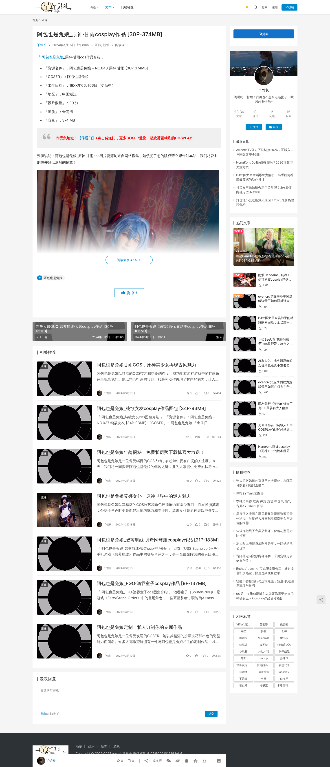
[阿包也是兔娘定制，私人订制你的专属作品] (64, 641)
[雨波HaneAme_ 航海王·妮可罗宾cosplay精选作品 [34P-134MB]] (244, 280)
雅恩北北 (284, 665)
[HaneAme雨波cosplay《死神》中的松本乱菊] (244, 451)
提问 (265, 34)
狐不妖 (264, 644)
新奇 (104, 746)
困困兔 (243, 638)
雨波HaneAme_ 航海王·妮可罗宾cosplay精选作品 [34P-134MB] (275, 279)
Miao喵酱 (264, 638)
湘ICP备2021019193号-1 (164, 753)
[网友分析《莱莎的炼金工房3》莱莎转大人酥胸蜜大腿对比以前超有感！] (244, 408)
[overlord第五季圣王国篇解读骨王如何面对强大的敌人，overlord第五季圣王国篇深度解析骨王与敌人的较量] (244, 301)
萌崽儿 (243, 644)
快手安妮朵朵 (244, 665)
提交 (211, 713)
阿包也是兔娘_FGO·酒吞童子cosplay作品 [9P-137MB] (152, 583)
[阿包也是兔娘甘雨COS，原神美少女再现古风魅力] (64, 378)
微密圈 (284, 624)
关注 (255, 127)
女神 (284, 631)
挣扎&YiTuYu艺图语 (250, 493)
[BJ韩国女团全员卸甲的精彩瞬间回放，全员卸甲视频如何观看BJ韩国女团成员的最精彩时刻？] (244, 323)
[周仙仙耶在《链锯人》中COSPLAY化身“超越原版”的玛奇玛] (244, 430)
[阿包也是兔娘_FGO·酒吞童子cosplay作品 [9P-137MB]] (64, 597)
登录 (265, 7)
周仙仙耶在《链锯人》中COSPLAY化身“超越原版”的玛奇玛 (276, 429)
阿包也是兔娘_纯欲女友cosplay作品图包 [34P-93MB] (151, 408)
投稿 (291, 7)
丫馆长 (41, 45)
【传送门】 (87, 138)
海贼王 (264, 685)
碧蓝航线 (263, 672)
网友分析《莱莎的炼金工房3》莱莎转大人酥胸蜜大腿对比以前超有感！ (275, 408)
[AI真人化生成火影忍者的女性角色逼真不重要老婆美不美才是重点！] (244, 366)
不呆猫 (243, 678)
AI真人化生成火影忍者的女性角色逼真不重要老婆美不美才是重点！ (275, 365)
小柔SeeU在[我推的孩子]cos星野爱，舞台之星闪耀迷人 (275, 343)
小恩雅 (243, 651)
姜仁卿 (243, 685)
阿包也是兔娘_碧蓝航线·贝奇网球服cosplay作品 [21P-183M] (158, 540)
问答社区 (127, 7)
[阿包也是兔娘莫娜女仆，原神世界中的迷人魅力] (64, 510)
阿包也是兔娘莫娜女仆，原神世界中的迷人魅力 (144, 496)
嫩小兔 (284, 638)
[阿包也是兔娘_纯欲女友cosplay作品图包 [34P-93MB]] (64, 422)
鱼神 (263, 678)
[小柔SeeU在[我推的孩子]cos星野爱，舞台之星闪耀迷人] (244, 344)
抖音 (263, 631)
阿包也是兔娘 (52, 57)
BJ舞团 (243, 672)
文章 (108, 7)
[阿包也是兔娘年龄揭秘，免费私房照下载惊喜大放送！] (64, 466)
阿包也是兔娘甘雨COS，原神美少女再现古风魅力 (146, 365)
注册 (275, 7)
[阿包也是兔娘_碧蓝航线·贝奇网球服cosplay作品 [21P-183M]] (64, 553)
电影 (243, 658)
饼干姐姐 (284, 651)
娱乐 (91, 746)
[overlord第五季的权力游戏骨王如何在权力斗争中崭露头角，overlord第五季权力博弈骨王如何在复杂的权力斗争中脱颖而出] (244, 387)
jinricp (264, 658)
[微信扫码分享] (169, 761)
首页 (35, 20)
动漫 (93, 7)
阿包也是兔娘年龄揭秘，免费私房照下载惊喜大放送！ (151, 452)
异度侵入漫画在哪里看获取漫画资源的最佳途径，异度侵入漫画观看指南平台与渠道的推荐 (264, 518)
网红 (243, 631)
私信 (275, 127)
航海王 (284, 678)
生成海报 (155, 761)
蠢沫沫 (284, 658)
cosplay (284, 672)
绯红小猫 (263, 651)
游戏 (106, 45)
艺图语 (264, 624)
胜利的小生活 (265, 665)
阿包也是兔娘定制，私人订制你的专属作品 (139, 627)
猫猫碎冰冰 (284, 644)
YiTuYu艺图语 (244, 624)
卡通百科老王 (285, 685)
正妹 (98, 45)
